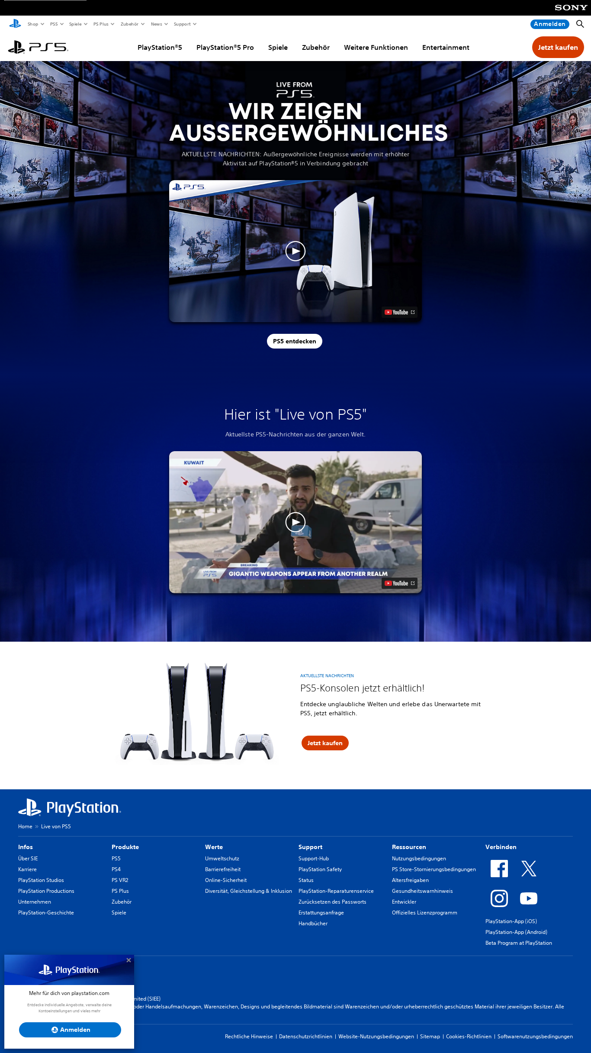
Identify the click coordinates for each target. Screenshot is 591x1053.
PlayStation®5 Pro (225, 47)
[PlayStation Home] (15, 24)
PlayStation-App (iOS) (511, 921)
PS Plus (100, 24)
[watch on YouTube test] (400, 312)
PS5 (53, 24)
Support (181, 24)
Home (25, 826)
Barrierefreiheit (223, 869)
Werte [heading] (214, 847)
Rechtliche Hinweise (249, 1036)
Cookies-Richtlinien (468, 1036)
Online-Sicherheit (226, 880)
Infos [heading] (25, 847)
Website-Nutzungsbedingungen (376, 1036)
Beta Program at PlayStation (518, 942)
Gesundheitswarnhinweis (422, 891)
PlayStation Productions (46, 891)
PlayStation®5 (160, 47)
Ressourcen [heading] (409, 847)
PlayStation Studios (41, 880)
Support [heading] (310, 847)
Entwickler (404, 901)
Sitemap (430, 1036)
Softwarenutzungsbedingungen (535, 1036)
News (156, 24)
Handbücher (313, 923)
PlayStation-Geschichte (46, 912)
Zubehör (129, 24)
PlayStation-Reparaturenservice (336, 891)
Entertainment (445, 47)
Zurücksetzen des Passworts (332, 901)
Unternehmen (34, 901)
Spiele (75, 24)
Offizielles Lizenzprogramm (424, 912)
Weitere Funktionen (376, 47)
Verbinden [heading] (501, 847)
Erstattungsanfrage (321, 912)
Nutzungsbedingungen (419, 858)
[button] (295, 251)
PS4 (116, 869)
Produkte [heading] (125, 847)
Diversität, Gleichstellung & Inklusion (248, 891)
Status (306, 880)
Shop (32, 24)
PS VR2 (120, 880)
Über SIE (28, 858)
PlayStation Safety (320, 869)
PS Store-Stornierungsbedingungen (434, 869)
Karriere (27, 869)
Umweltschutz (222, 858)
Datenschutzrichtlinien (305, 1036)
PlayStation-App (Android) (516, 932)
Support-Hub (314, 858)
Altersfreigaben (410, 880)
